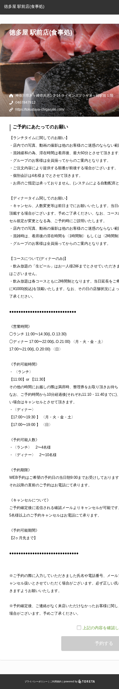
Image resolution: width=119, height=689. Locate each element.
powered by (71, 681)
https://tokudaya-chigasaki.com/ (39, 109)
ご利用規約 (56, 681)
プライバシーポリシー (36, 681)
